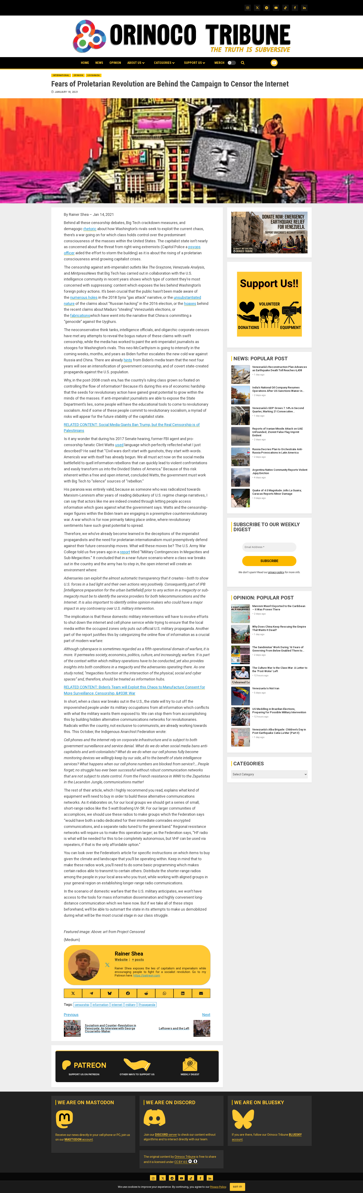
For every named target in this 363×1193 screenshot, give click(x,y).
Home (85, 63)
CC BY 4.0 (180, 1162)
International (61, 75)
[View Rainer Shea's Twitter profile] (107, 965)
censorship (82, 1004)
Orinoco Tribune (185, 1156)
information (100, 1004)
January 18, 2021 (66, 91)
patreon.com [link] (146, 975)
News (99, 63)
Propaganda (147, 1004)
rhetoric (89, 229)
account (78, 1139)
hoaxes (190, 303)
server (166, 1134)
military (130, 1004)
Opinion (115, 63)
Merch (219, 63)
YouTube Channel (267, 62)
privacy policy (276, 572)
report (125, 552)
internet (117, 1004)
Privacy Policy (218, 1186)
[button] (242, 63)
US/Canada (93, 75)
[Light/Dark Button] (232, 63)
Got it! (237, 1186)
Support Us (193, 63)
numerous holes (83, 297)
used (119, 445)
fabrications (80, 315)
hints (128, 360)
